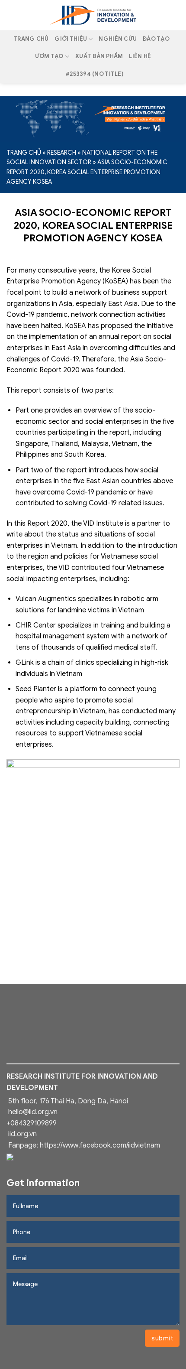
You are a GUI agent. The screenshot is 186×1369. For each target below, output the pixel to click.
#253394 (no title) (94, 74)
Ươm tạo (49, 56)
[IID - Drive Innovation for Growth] (93, 15)
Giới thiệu (71, 39)
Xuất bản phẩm (99, 56)
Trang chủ (30, 39)
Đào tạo (156, 39)
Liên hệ (140, 56)
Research (61, 152)
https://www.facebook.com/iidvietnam (100, 1145)
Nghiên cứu (118, 39)
